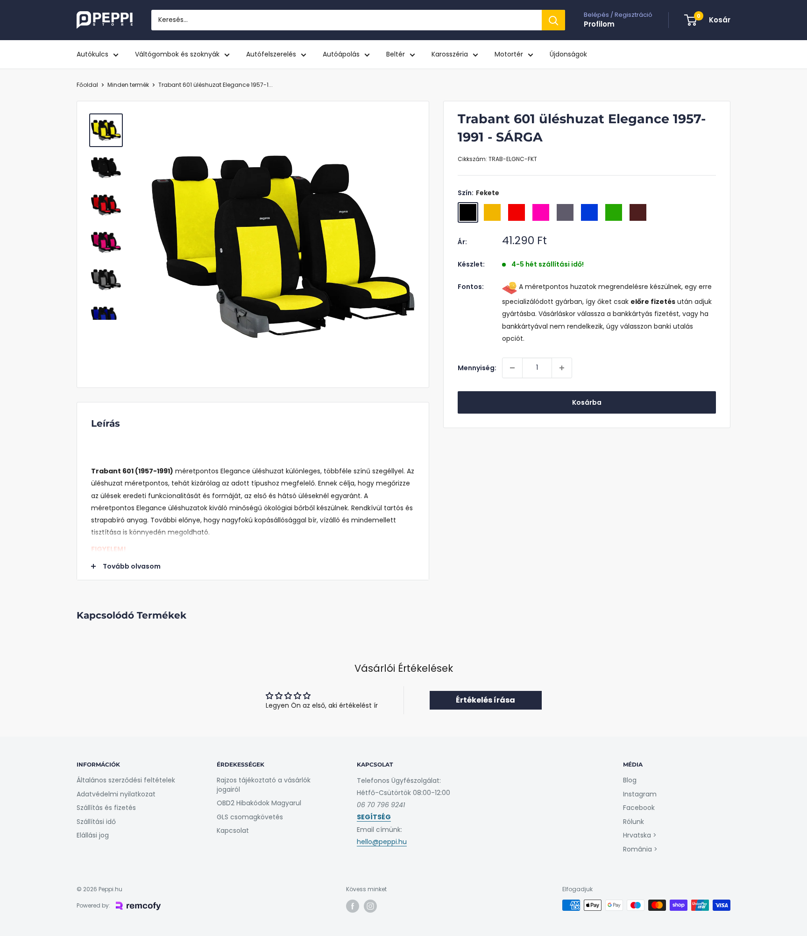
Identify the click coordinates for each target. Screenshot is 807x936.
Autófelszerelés (271, 54)
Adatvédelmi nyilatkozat (116, 794)
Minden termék (128, 85)
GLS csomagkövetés (250, 817)
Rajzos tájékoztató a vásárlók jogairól (264, 784)
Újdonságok (568, 54)
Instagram (640, 794)
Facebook (639, 807)
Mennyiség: (477, 368)
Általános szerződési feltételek (126, 780)
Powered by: (93, 905)
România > (640, 849)
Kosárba (587, 402)
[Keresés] (553, 20)
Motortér (509, 54)
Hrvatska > (640, 835)
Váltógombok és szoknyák (177, 54)
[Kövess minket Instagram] (370, 906)
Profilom (599, 24)
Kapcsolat (233, 830)
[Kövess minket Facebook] (352, 906)
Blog (630, 780)
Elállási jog (93, 835)
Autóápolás (341, 54)
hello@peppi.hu (382, 841)
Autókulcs (92, 54)
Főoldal (87, 85)
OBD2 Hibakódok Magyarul (259, 803)
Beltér (395, 54)
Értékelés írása (485, 700)
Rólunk (633, 821)
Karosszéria (450, 54)
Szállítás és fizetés (106, 807)
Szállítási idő (96, 821)
